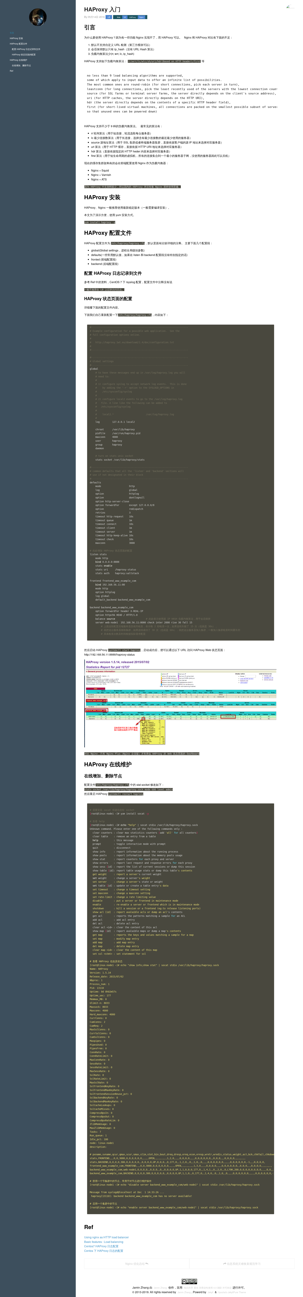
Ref (11, 70)
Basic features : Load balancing (103, 1242)
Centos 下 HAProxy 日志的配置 (103, 1251)
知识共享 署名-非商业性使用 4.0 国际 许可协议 (208, 1287)
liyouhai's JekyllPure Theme (232, 1292)
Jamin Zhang (160, 1287)
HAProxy (132, 17)
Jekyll (210, 1292)
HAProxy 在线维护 (18, 59)
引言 (12, 32)
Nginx (141, 17)
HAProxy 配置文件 (18, 43)
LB (109, 17)
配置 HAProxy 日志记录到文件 (26, 48)
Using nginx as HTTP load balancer (106, 1237)
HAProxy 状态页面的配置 (24, 54)
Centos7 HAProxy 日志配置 (101, 1246)
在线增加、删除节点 (21, 65)
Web (118, 17)
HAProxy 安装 (16, 38)
